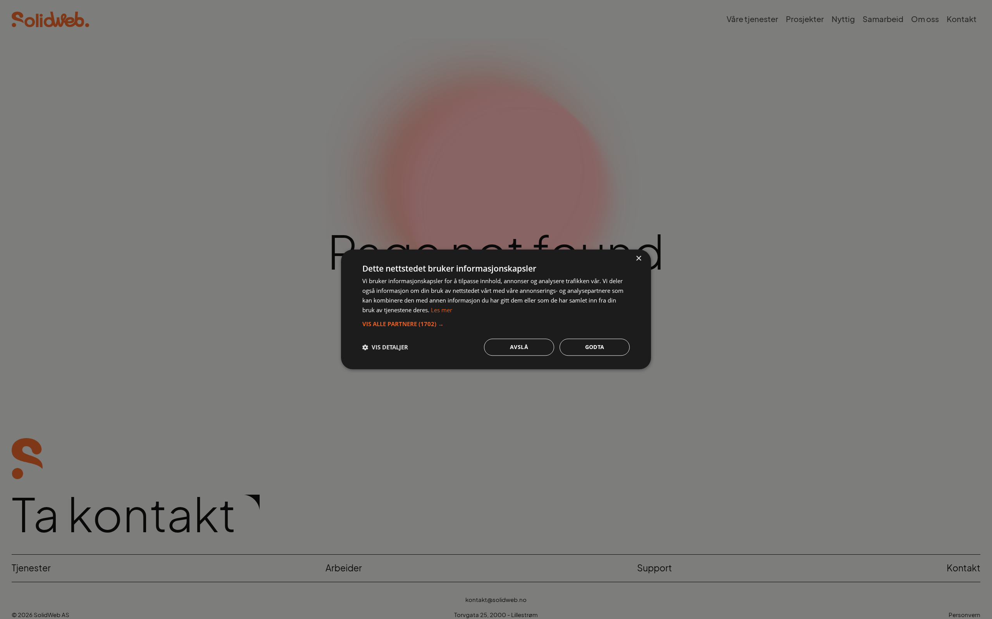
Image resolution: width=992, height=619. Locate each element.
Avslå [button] (519, 347)
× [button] (638, 258)
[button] (496, 324)
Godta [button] (594, 347)
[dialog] (496, 309)
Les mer (441, 310)
